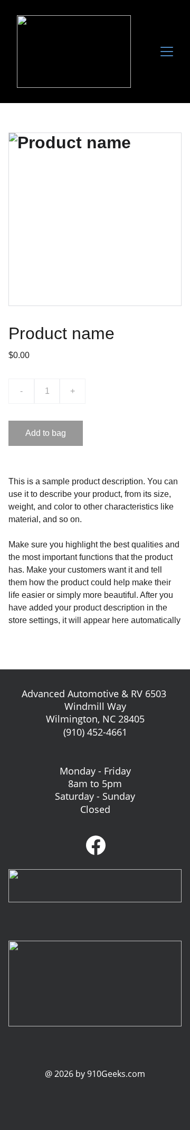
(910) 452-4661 (95, 732)
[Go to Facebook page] (96, 845)
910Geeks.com (116, 1074)
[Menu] (166, 51)
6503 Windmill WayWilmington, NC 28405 (107, 706)
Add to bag (45, 433)
